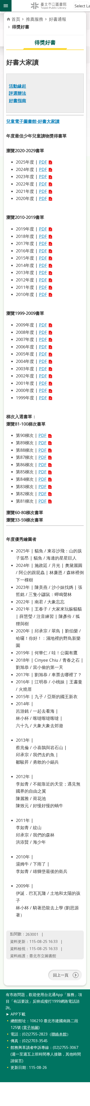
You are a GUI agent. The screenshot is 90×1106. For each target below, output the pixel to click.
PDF (43, 162)
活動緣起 (17, 86)
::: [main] (9, 16)
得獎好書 (20, 27)
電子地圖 (30, 1027)
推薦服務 (34, 19)
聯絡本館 (59, 1034)
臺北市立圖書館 (51, 5)
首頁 (16, 19)
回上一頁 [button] (60, 975)
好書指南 (17, 100)
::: (2, 992)
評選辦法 (17, 93)
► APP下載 (15, 1014)
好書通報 (57, 19)
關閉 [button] (6, 5)
